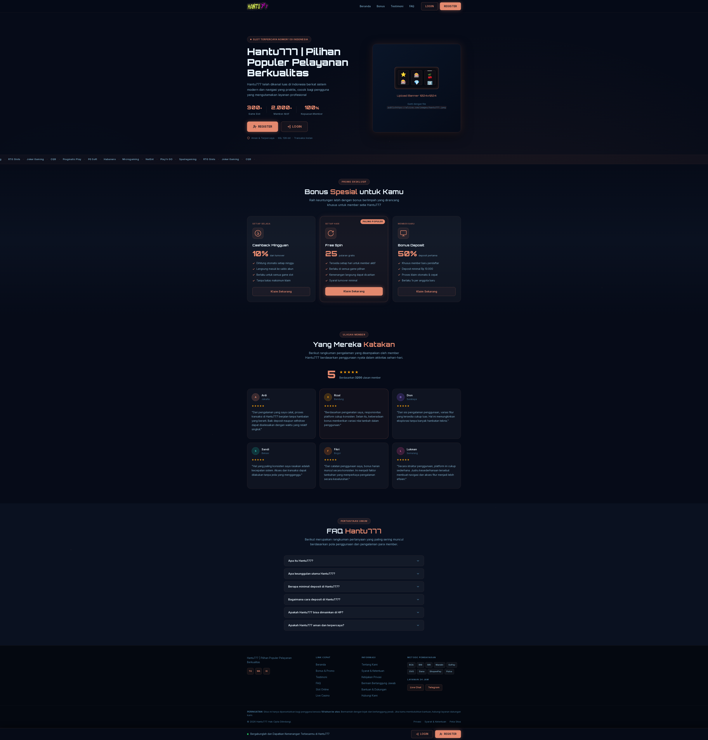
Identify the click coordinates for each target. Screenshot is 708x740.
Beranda (365, 6)
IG (267, 671)
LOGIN (429, 6)
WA (258, 671)
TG (250, 671)
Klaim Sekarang (281, 291)
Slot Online (322, 689)
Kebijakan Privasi (371, 677)
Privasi (417, 721)
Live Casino (323, 695)
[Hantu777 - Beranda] (257, 6)
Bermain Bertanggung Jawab (379, 683)
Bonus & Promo (325, 670)
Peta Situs (455, 721)
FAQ (411, 6)
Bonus (381, 6)
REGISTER (450, 6)
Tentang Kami (370, 664)
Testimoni (397, 6)
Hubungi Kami (370, 695)
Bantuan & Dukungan (374, 689)
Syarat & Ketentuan (373, 670)
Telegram (434, 687)
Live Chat (415, 687)
